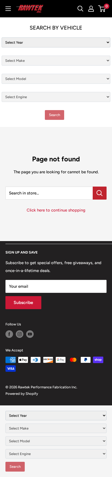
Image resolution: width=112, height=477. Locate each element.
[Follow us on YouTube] (30, 334)
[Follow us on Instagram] (19, 334)
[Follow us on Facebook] (9, 334)
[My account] (91, 9)
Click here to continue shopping (56, 210)
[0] (102, 8)
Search (54, 115)
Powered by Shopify (21, 394)
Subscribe (23, 302)
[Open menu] (8, 9)
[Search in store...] (100, 193)
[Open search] (80, 9)
